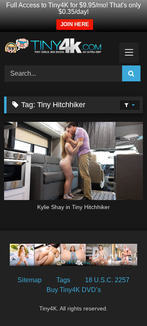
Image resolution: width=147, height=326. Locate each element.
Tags (63, 280)
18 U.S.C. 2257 (107, 280)
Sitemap (30, 280)
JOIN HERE (74, 24)
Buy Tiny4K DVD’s (74, 289)
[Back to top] (122, 302)
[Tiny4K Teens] (60, 47)
